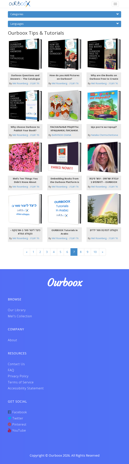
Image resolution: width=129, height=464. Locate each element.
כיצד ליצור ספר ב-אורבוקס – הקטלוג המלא (25, 232)
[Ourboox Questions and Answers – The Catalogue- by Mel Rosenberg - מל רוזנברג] (24, 54)
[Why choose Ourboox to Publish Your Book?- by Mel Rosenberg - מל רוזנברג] (24, 106)
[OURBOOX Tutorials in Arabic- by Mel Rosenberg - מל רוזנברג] (63, 209)
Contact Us (16, 364)
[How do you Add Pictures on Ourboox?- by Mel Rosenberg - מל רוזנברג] (63, 54)
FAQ (11, 370)
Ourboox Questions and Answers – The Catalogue (25, 77)
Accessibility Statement (26, 388)
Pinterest (18, 424)
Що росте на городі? (104, 126)
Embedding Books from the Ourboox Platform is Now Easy (64, 180)
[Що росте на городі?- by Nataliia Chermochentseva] (103, 106)
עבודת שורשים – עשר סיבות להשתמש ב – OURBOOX (103, 180)
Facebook (19, 412)
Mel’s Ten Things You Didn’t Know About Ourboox (25, 180)
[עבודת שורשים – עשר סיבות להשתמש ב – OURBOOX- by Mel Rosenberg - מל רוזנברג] (103, 157)
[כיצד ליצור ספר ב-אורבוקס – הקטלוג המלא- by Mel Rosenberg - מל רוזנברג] (24, 209)
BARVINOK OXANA (61, 134)
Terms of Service (21, 382)
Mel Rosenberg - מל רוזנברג (25, 83)
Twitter (17, 418)
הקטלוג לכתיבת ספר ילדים (104, 230)
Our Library (17, 310)
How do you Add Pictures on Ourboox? (64, 77)
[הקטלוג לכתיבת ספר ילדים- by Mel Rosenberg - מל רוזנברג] (103, 209)
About (12, 340)
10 (95, 252)
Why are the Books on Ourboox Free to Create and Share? (104, 77)
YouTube (18, 430)
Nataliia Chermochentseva (104, 134)
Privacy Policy (18, 376)
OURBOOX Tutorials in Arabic (64, 232)
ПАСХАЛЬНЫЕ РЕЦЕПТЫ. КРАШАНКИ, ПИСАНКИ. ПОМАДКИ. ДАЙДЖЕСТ (64, 128)
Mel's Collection (20, 316)
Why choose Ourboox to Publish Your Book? (25, 128)
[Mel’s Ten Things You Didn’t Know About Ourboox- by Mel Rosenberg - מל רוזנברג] (24, 157)
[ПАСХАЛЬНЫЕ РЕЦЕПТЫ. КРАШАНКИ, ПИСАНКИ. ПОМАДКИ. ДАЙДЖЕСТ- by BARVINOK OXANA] (63, 106)
